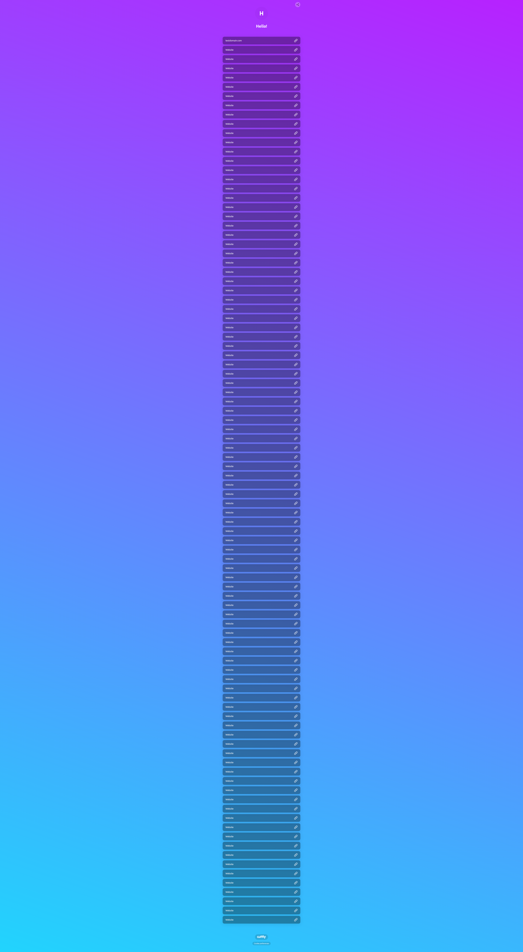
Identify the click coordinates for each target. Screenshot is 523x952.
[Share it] (297, 4)
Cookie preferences (261, 943)
